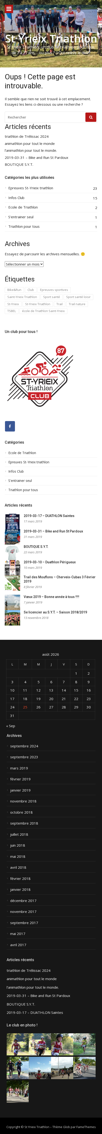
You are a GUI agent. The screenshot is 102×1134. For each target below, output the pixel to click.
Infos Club (16, 197)
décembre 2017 (23, 900)
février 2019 (20, 779)
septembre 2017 (24, 922)
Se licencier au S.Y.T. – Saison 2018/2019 (55, 612)
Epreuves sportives (54, 290)
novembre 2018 (23, 801)
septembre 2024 (24, 746)
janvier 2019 (20, 790)
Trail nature (77, 304)
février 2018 (20, 878)
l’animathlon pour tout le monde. (31, 150)
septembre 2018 (24, 823)
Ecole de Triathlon (23, 207)
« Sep (10, 725)
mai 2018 (17, 856)
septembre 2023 (24, 757)
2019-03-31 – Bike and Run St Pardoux (36, 157)
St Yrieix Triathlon (51, 38)
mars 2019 (19, 768)
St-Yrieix (13, 304)
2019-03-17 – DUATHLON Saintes (49, 516)
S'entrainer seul (20, 217)
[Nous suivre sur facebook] (10, 426)
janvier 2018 (20, 889)
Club (31, 290)
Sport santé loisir (78, 297)
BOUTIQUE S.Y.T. (19, 164)
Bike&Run (14, 290)
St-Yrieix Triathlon (37, 304)
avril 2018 (18, 867)
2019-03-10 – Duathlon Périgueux (50, 562)
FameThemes (86, 1127)
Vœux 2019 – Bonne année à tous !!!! (51, 597)
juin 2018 (17, 845)
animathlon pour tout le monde (30, 143)
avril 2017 (18, 945)
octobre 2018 (21, 812)
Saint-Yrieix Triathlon (22, 297)
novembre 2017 (23, 911)
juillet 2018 (19, 834)
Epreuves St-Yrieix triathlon (30, 188)
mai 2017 (17, 933)
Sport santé (51, 297)
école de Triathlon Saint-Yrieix (43, 311)
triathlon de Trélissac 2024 (27, 136)
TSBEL (11, 311)
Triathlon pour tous (24, 226)
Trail (59, 304)
